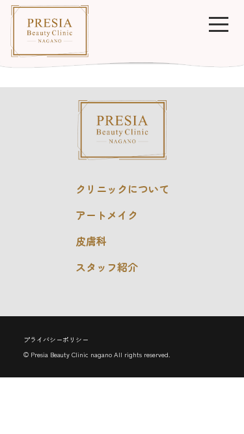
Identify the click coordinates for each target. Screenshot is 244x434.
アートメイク (106, 215)
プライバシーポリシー (55, 339)
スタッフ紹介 (106, 267)
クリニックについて (122, 189)
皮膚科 (91, 241)
